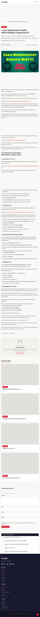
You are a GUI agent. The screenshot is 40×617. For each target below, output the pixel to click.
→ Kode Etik (3, 594)
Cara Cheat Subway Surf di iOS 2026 (11, 478)
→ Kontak (3, 588)
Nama (2, 506)
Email (2, 512)
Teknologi (5, 386)
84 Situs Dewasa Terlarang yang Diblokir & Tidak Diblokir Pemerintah (16, 544)
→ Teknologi (3, 573)
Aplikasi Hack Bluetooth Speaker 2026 (11, 389)
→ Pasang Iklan (4, 596)
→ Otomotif (3, 581)
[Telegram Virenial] (13, 564)
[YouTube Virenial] (10, 564)
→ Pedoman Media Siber (5, 592)
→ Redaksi (3, 590)
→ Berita (2, 570)
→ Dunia (2, 572)
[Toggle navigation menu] (37, 2)
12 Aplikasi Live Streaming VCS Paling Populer (12, 537)
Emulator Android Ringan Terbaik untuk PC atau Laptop (18, 101)
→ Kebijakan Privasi (4, 607)
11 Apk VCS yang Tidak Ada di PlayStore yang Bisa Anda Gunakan (15, 540)
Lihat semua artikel (20, 353)
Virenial (11, 613)
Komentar (3, 495)
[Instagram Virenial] (8, 564)
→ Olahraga (3, 579)
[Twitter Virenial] (5, 564)
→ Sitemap (3, 605)
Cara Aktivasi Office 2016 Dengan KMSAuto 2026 (14, 418)
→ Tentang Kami (4, 586)
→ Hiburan (3, 577)
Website (2, 517)
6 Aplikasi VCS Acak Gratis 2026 (10, 547)
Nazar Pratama (20, 347)
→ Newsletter (3, 603)
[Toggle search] (35, 2)
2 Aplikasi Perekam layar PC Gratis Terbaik (15, 140)
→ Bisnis (2, 575)
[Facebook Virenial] (2, 564)
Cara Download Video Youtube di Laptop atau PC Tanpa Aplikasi (20, 212)
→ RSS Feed (3, 601)
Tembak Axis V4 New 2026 (8, 448)
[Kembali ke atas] (37, 614)
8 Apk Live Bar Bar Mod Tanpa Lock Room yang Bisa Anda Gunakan (16, 551)
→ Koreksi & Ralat (4, 609)
